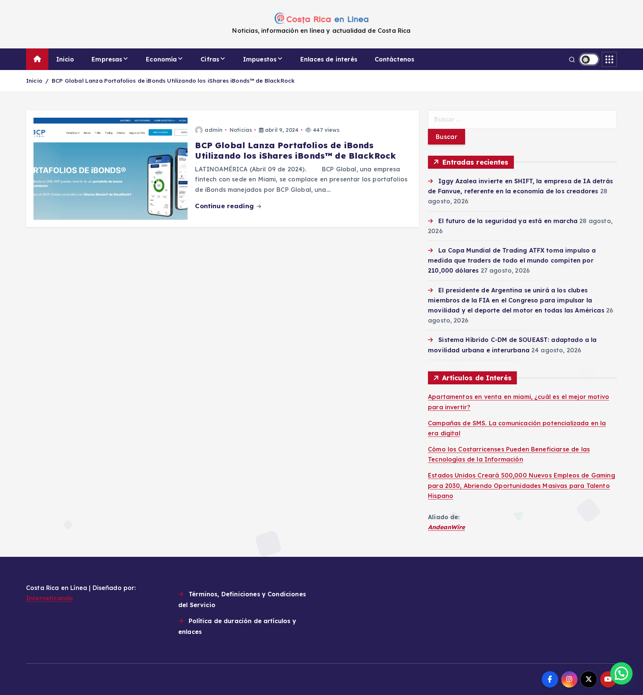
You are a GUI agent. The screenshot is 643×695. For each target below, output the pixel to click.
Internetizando (49, 598)
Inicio (65, 59)
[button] (621, 673)
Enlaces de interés (328, 59)
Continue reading (225, 206)
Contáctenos (395, 59)
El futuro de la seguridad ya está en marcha (508, 221)
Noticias (241, 130)
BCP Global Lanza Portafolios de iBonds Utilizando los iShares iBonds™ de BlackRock (173, 80)
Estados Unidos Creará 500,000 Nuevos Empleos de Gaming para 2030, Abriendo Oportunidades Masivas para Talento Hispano (521, 485)
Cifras (210, 59)
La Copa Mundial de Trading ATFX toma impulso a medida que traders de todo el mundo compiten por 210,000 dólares (512, 260)
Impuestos (259, 59)
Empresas (107, 59)
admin (214, 130)
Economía (161, 59)
